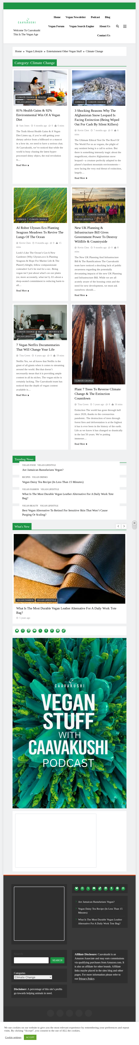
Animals (79, 102)
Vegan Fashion (30, 489)
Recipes (26, 477)
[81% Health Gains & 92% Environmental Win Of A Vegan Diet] (40, 88)
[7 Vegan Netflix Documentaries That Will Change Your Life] (40, 322)
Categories (19, 973)
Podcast (95, 17)
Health (42, 97)
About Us (104, 26)
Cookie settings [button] (13, 1037)
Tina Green (24, 355)
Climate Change (26, 97)
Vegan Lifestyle (46, 465)
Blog (107, 17)
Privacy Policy (86, 978)
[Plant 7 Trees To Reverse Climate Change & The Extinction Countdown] (98, 344)
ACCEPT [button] (30, 1037)
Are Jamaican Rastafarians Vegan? (43, 469)
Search (18, 953)
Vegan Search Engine (81, 26)
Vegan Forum (56, 26)
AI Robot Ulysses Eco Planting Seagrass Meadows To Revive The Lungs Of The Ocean (39, 232)
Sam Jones (24, 125)
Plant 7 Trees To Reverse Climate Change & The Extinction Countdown (98, 393)
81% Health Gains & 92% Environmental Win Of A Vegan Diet (38, 115)
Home (57, 17)
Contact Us (103, 35)
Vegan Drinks (40, 477)
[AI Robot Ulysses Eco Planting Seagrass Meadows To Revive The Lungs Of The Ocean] (40, 205)
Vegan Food (29, 465)
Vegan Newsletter (76, 17)
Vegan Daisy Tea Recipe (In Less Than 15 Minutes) (53, 482)
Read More (21, 165)
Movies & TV (55, 332)
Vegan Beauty (30, 506)
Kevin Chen (83, 130)
